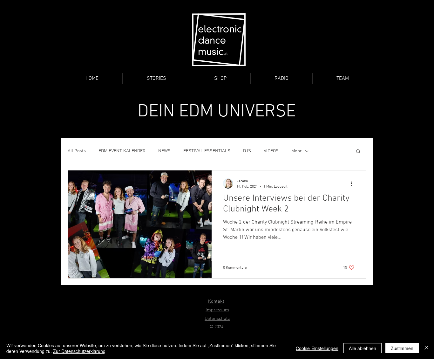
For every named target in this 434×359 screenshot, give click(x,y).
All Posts (77, 151)
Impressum (217, 310)
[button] (358, 151)
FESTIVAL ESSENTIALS (206, 151)
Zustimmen (402, 348)
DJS (247, 151)
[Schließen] (426, 348)
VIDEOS (271, 151)
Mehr (296, 151)
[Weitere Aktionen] (353, 183)
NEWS (164, 151)
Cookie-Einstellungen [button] (317, 348)
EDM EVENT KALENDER (122, 151)
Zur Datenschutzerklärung (79, 351)
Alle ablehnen (362, 348)
